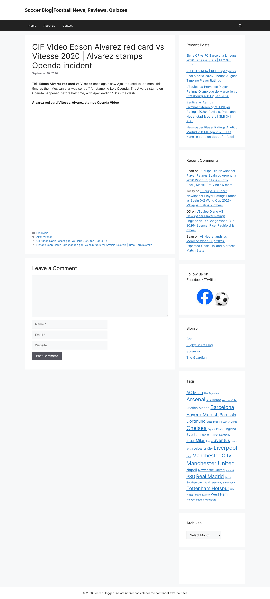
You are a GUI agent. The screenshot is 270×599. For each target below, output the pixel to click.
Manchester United (210, 463)
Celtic (234, 421)
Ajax (39, 236)
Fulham (214, 435)
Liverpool (225, 447)
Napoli (191, 470)
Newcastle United (211, 470)
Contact (67, 25)
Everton (192, 434)
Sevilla (228, 477)
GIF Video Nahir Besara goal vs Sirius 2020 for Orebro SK (71, 240)
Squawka (193, 351)
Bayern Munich (202, 414)
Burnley (226, 422)
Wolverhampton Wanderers (201, 499)
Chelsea (196, 428)
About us (49, 25)
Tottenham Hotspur (207, 488)
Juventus (220, 440)
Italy (208, 441)
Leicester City (203, 448)
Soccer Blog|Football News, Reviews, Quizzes (76, 10)
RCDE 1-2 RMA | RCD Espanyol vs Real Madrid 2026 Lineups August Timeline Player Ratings (211, 75)
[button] (240, 25)
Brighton (217, 422)
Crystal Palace (216, 429)
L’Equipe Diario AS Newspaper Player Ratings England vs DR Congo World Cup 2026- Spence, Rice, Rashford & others (210, 221)
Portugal (230, 470)
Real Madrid (210, 476)
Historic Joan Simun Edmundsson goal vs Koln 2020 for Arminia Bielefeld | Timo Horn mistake (94, 244)
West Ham (219, 494)
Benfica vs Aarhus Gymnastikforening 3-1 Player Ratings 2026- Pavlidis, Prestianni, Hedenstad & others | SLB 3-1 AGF (211, 112)
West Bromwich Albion (198, 494)
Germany (224, 434)
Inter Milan (195, 440)
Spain (207, 482)
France (205, 435)
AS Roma (213, 400)
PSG (190, 476)
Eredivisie (42, 232)
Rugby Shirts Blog (199, 345)
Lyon (188, 456)
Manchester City (211, 455)
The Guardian (196, 357)
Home (32, 25)
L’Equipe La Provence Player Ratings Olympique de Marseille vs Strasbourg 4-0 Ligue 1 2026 (211, 91)
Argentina (214, 393)
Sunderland (229, 482)
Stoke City (217, 482)
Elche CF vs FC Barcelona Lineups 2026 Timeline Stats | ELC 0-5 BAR (211, 60)
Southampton (194, 482)
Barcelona (222, 407)
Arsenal (195, 399)
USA (232, 489)
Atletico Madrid (198, 408)
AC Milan (194, 392)
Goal (189, 339)
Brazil (209, 422)
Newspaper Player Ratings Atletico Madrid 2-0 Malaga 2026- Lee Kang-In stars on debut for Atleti (211, 132)
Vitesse (47, 236)
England (230, 429)
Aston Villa (229, 400)
